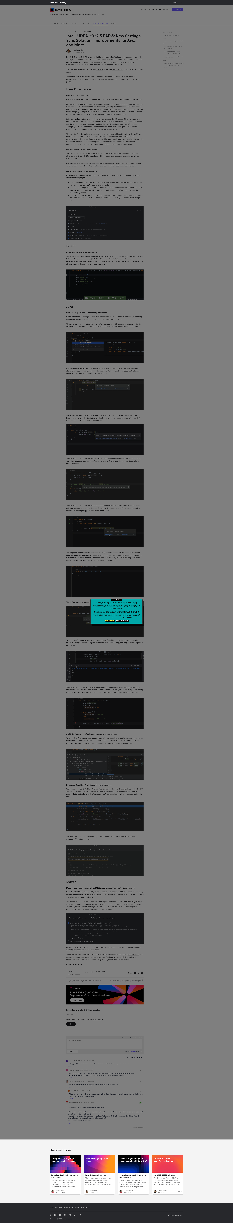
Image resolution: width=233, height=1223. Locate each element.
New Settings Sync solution (171, 35)
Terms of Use (126, 614)
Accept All (109, 620)
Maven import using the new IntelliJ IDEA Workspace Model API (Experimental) (174, 65)
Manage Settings (122, 620)
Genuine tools (86, 1207)
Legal (77, 1207)
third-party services (103, 615)
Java (164, 43)
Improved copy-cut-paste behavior (174, 41)
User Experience (167, 32)
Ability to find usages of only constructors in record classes (172, 52)
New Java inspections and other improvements (173, 47)
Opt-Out (129, 617)
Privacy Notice (112, 614)
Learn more (120, 608)
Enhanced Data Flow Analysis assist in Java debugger (174, 57)
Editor (164, 38)
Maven (165, 60)
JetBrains (66, 1219)
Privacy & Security (56, 1207)
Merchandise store (176, 1216)
